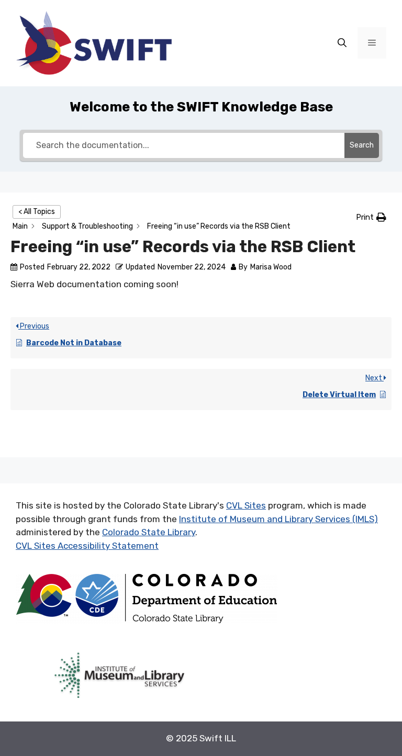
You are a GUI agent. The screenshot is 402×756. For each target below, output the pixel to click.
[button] (371, 217)
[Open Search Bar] (342, 43)
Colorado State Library (148, 532)
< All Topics (36, 211)
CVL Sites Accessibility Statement (87, 545)
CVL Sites (246, 505)
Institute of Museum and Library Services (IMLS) (278, 519)
